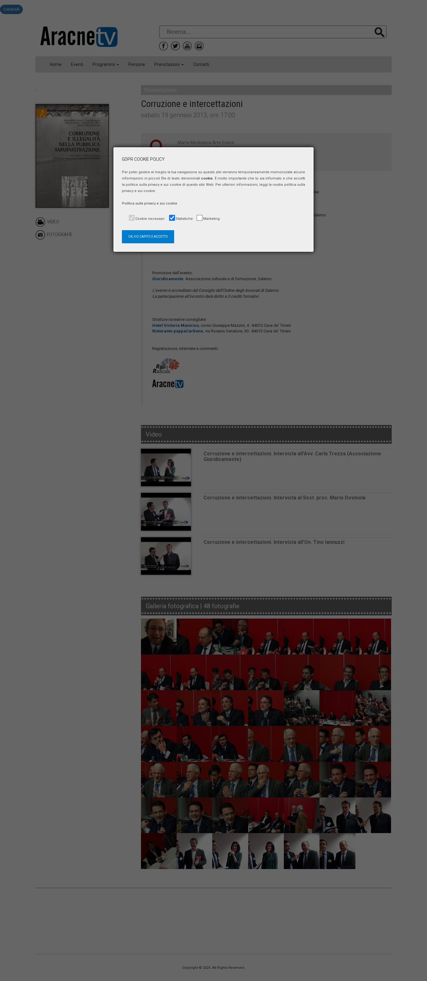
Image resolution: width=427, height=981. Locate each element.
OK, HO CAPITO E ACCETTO (148, 236)
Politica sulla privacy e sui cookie (149, 203)
